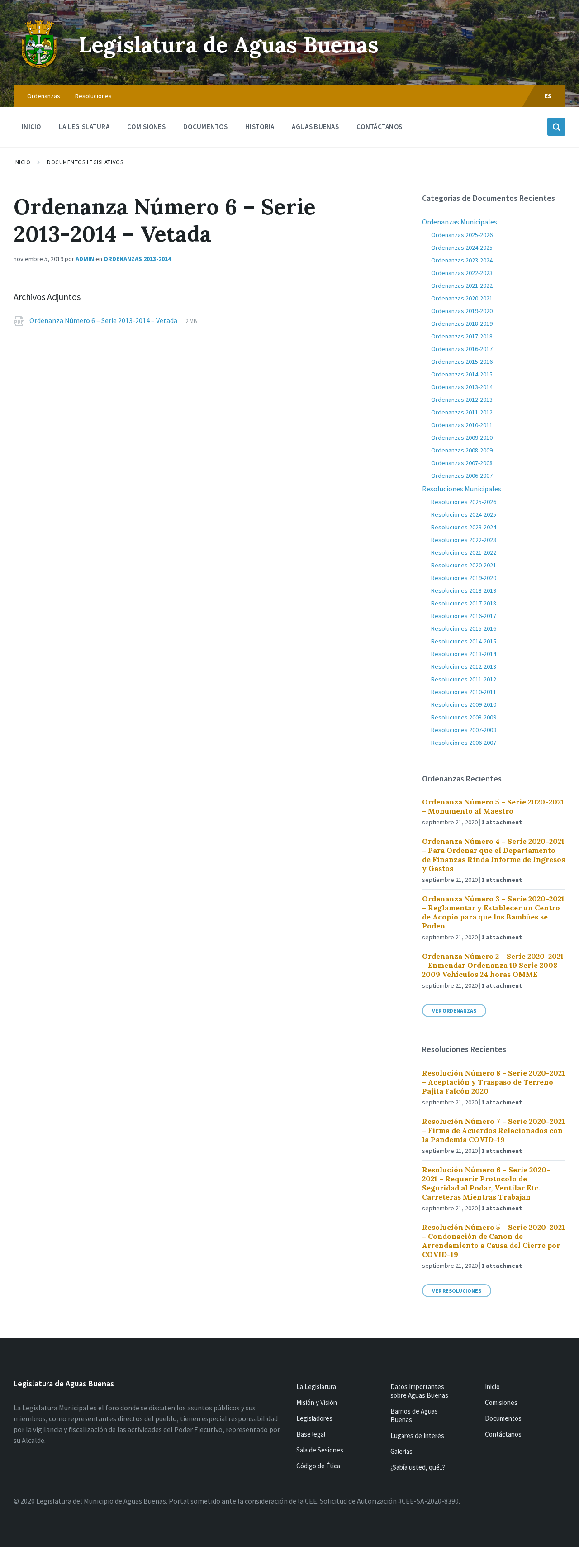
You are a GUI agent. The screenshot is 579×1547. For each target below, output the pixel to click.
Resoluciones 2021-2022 (463, 552)
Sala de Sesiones (319, 1450)
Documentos (503, 1418)
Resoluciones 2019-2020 (463, 578)
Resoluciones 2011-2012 (463, 679)
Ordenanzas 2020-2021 (462, 298)
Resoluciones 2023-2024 (463, 527)
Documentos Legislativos (85, 162)
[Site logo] (39, 66)
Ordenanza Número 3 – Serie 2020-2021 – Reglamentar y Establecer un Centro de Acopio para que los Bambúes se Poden (493, 912)
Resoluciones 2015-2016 (463, 628)
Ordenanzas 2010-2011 (462, 425)
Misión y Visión (316, 1402)
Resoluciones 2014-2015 (463, 641)
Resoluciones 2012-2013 (463, 666)
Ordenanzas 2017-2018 (462, 336)
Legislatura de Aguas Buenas (229, 44)
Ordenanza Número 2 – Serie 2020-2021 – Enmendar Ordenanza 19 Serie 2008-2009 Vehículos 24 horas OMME (493, 965)
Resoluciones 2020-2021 (463, 565)
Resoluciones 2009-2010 (463, 704)
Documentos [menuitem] (205, 126)
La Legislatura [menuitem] (84, 126)
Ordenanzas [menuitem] (43, 96)
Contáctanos (503, 1434)
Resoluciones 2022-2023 (463, 540)
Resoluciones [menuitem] (93, 96)
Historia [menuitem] (259, 126)
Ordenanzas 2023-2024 (462, 260)
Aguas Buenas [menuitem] (315, 126)
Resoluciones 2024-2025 (463, 514)
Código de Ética (318, 1465)
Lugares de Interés (417, 1435)
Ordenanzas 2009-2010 (462, 437)
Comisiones (501, 1402)
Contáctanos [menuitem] (379, 126)
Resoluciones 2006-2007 (463, 742)
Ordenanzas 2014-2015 (462, 374)
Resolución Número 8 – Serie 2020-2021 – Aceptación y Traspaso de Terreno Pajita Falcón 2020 (493, 1081)
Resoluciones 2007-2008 (463, 730)
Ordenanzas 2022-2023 (462, 273)
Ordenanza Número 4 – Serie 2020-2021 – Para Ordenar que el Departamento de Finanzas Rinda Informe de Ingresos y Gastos (493, 855)
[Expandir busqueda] (556, 127)
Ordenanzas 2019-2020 (462, 311)
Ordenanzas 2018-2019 (462, 323)
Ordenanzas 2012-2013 (462, 399)
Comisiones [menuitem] (146, 126)
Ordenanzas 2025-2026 (462, 235)
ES (548, 96)
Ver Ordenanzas (454, 1010)
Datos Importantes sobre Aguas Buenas (419, 1390)
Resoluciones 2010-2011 (463, 692)
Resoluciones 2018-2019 (463, 590)
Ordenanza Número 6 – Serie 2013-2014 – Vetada (104, 320)
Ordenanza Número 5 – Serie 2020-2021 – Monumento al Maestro (493, 806)
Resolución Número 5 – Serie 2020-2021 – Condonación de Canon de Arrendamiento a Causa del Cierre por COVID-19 (493, 1241)
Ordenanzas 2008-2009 (462, 450)
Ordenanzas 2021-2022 (462, 285)
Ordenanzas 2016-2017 (462, 349)
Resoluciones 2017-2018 (463, 603)
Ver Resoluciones (456, 1290)
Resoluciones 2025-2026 (463, 502)
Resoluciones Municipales (461, 488)
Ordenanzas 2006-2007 (462, 475)
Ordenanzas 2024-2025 (462, 247)
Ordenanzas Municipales (459, 221)
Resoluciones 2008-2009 (463, 717)
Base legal (310, 1434)
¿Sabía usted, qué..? (417, 1467)
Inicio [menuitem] (31, 126)
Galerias (401, 1451)
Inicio (22, 162)
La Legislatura (316, 1386)
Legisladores (314, 1418)
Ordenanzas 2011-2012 (462, 412)
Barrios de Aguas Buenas (414, 1415)
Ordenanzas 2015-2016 (462, 361)
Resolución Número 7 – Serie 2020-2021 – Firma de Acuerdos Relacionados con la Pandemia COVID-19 (493, 1130)
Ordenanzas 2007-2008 (462, 463)
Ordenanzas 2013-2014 (137, 259)
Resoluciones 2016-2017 (463, 616)
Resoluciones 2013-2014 (463, 654)
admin (85, 259)
